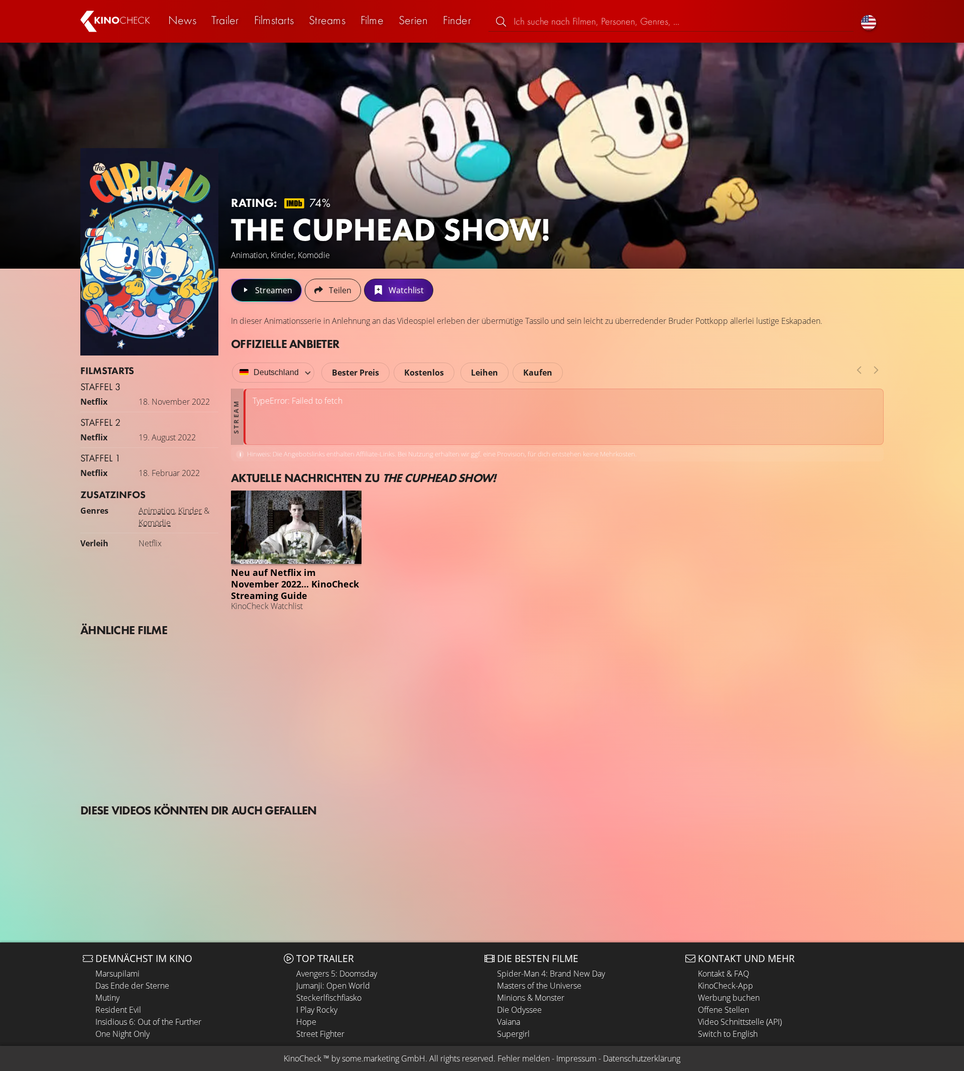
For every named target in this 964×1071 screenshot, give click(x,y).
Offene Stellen (723, 1010)
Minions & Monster (530, 998)
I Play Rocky (316, 1010)
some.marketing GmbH (383, 1058)
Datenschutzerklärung (641, 1058)
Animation (157, 510)
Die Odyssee (519, 1010)
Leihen (484, 372)
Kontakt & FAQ (723, 974)
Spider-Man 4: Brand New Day (551, 974)
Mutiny (107, 998)
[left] (859, 370)
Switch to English (728, 1034)
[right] (876, 370)
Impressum (576, 1058)
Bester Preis (355, 372)
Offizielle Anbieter (285, 343)
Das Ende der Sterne (132, 986)
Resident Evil (118, 1010)
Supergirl (513, 1034)
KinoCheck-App (725, 986)
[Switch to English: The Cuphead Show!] (869, 21)
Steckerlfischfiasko (329, 998)
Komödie (155, 522)
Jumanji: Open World (333, 986)
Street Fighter (320, 1034)
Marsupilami (117, 974)
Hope (306, 1022)
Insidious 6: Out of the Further (148, 1022)
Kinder (190, 510)
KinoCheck (302, 1058)
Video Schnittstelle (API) (740, 1022)
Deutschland (276, 372)
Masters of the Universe (539, 986)
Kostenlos (424, 372)
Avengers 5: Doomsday (336, 974)
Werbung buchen (729, 998)
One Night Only (122, 1034)
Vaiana (508, 1022)
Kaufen (537, 372)
